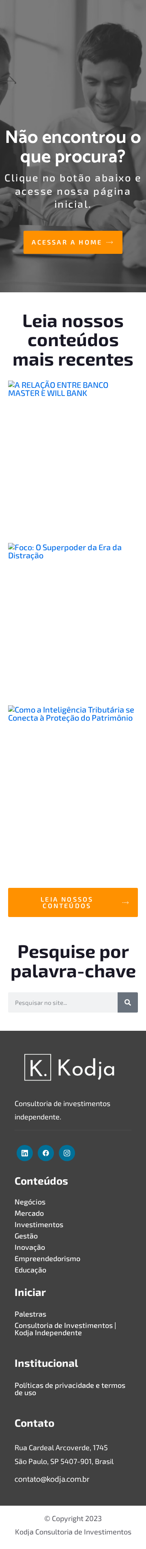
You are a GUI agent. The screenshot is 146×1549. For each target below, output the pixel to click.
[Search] (128, 1002)
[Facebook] (46, 1153)
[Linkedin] (25, 1153)
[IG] (67, 1153)
